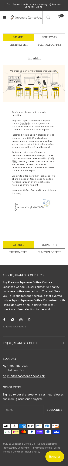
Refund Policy (32, 452)
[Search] (48, 17)
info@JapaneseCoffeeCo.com (26, 376)
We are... (18, 37)
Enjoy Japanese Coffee (20, 343)
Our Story (49, 37)
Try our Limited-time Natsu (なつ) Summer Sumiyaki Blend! (37, 5)
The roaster (18, 44)
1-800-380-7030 (17, 366)
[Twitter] (15, 320)
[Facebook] (7, 320)
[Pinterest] (32, 320)
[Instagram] (23, 320)
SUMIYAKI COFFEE (49, 44)
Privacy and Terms (42, 448)
